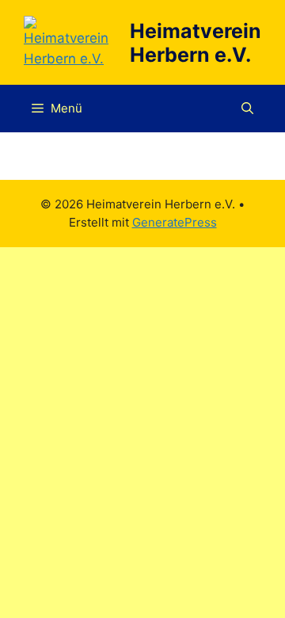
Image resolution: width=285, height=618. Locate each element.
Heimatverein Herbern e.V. (195, 43)
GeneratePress (174, 222)
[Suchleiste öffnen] (247, 108)
